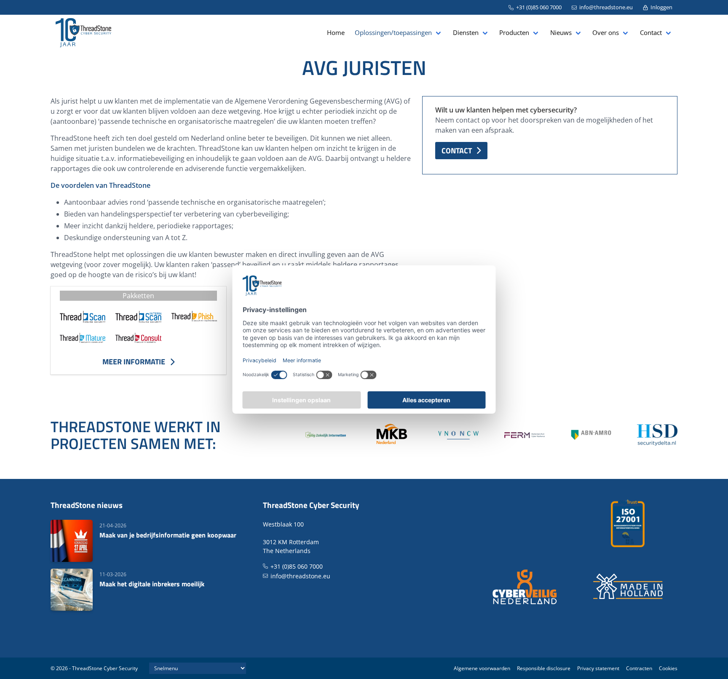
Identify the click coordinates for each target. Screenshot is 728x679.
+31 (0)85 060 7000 (539, 7)
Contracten (639, 668)
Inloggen (661, 7)
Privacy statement (598, 668)
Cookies (668, 668)
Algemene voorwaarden (482, 668)
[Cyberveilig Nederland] (525, 586)
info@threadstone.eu (606, 7)
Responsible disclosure (543, 668)
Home (336, 32)
